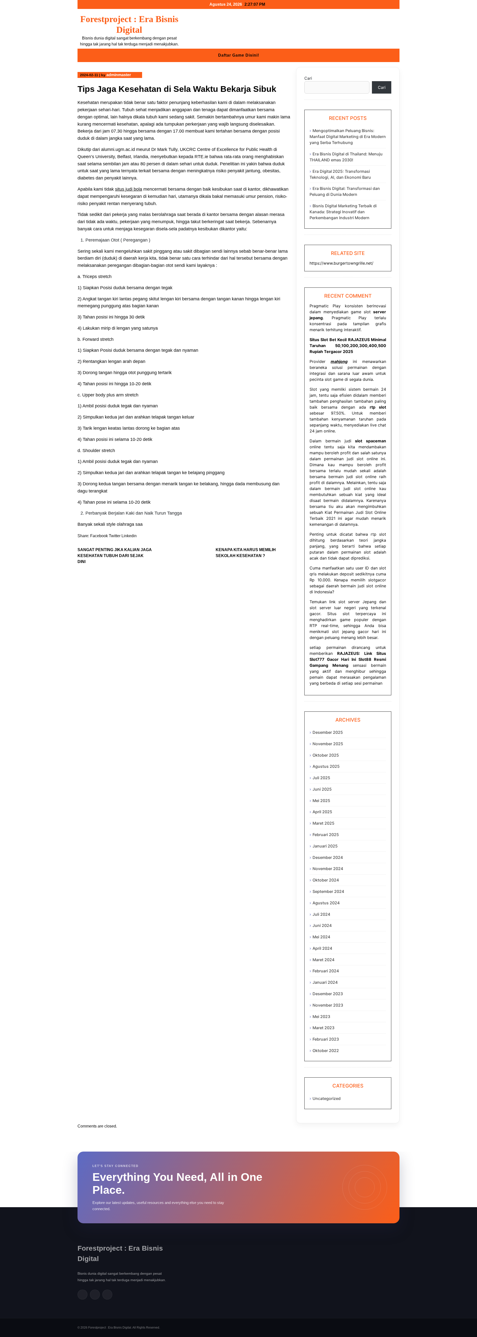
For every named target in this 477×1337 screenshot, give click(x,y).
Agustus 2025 (326, 766)
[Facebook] (82, 1295)
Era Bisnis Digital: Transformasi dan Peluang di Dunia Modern (345, 191)
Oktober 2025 (326, 755)
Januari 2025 (325, 846)
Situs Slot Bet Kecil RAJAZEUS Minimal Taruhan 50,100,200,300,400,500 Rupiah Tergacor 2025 (348, 345)
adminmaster (118, 75)
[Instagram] (107, 1295)
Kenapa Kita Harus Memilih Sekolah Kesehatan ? (246, 553)
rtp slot (378, 534)
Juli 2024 (321, 914)
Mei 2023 (321, 1016)
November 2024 (328, 868)
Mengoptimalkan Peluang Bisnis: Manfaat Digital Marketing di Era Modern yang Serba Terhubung (348, 136)
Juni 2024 (322, 925)
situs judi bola (128, 189)
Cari (308, 78)
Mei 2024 (321, 936)
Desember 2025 (328, 732)
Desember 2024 (328, 857)
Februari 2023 (326, 1039)
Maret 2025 (323, 823)
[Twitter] (95, 1295)
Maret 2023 (323, 1027)
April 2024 (322, 948)
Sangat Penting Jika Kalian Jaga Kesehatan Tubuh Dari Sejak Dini (115, 556)
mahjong (339, 361)
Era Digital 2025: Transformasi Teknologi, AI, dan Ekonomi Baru (340, 174)
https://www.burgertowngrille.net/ (341, 263)
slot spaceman (370, 440)
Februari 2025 (326, 834)
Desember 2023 (328, 993)
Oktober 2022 (326, 1050)
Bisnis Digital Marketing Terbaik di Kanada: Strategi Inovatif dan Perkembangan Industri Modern (343, 211)
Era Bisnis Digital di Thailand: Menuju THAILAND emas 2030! (346, 156)
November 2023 (328, 1005)
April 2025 (322, 811)
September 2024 (328, 891)
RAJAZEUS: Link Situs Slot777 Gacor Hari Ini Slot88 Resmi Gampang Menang (348, 659)
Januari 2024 (325, 982)
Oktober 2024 (326, 880)
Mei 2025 (321, 800)
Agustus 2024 (326, 902)
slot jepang (343, 631)
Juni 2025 (322, 789)
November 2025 (328, 743)
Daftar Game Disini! (238, 55)
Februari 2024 (326, 970)
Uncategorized (327, 1098)
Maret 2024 (323, 959)
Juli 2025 (321, 777)
